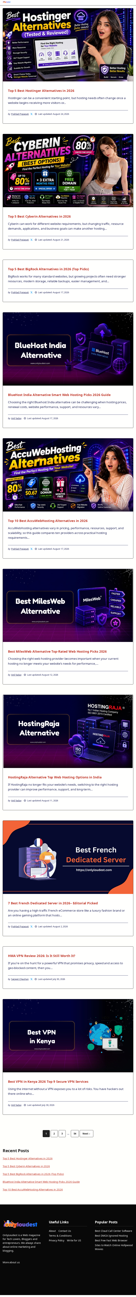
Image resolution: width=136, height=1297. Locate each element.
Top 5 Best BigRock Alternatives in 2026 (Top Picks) (48, 269)
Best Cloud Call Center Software (113, 1231)
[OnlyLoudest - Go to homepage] (7, 2)
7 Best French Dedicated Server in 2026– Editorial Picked (53, 903)
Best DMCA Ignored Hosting (111, 1235)
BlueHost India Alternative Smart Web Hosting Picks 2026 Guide (59, 394)
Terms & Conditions (60, 1235)
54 (75, 1133)
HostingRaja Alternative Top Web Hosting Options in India (54, 777)
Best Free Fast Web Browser (111, 1240)
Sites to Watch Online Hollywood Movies (114, 1247)
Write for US (74, 1240)
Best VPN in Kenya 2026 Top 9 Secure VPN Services (48, 1081)
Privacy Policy (56, 1240)
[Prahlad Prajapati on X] (31, 114)
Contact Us (64, 1231)
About (52, 1231)
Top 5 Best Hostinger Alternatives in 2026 (41, 90)
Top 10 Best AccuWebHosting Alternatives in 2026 (48, 520)
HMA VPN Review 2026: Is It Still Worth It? (41, 955)
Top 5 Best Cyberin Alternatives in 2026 (39, 216)
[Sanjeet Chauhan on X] (31, 979)
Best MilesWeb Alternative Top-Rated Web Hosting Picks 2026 (57, 651)
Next (85, 1133)
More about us (11, 1262)
